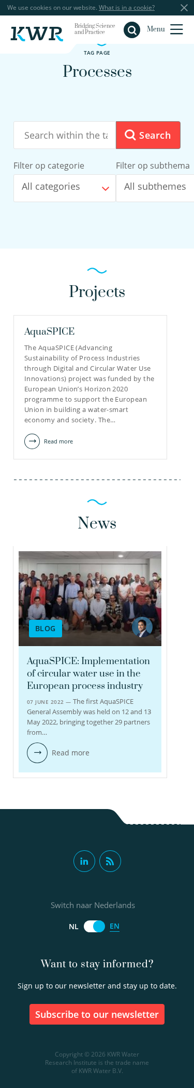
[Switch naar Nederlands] (94, 926)
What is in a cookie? (127, 7)
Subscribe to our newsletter (97, 1014)
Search (153, 135)
